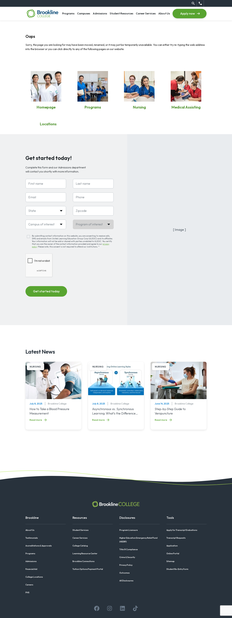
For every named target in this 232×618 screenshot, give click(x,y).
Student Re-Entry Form (177, 569)
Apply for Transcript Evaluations (181, 530)
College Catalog (80, 545)
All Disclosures (126, 580)
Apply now (187, 13)
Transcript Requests (175, 538)
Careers (29, 584)
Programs (68, 13)
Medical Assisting (186, 107)
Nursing (139, 107)
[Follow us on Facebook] (96, 608)
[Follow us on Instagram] (109, 608)
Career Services (146, 13)
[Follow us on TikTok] (135, 608)
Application (172, 545)
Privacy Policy (125, 565)
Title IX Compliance (128, 549)
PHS (27, 592)
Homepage (46, 107)
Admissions (100, 13)
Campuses (83, 13)
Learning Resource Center (85, 553)
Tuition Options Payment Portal (88, 569)
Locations (48, 124)
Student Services (80, 530)
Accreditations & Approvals (38, 545)
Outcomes (124, 573)
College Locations (34, 577)
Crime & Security (127, 557)
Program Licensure (128, 530)
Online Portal (172, 553)
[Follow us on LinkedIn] (122, 608)
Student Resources (121, 13)
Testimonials (31, 538)
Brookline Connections (83, 561)
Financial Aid (31, 569)
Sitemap (170, 561)
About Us (164, 13)
